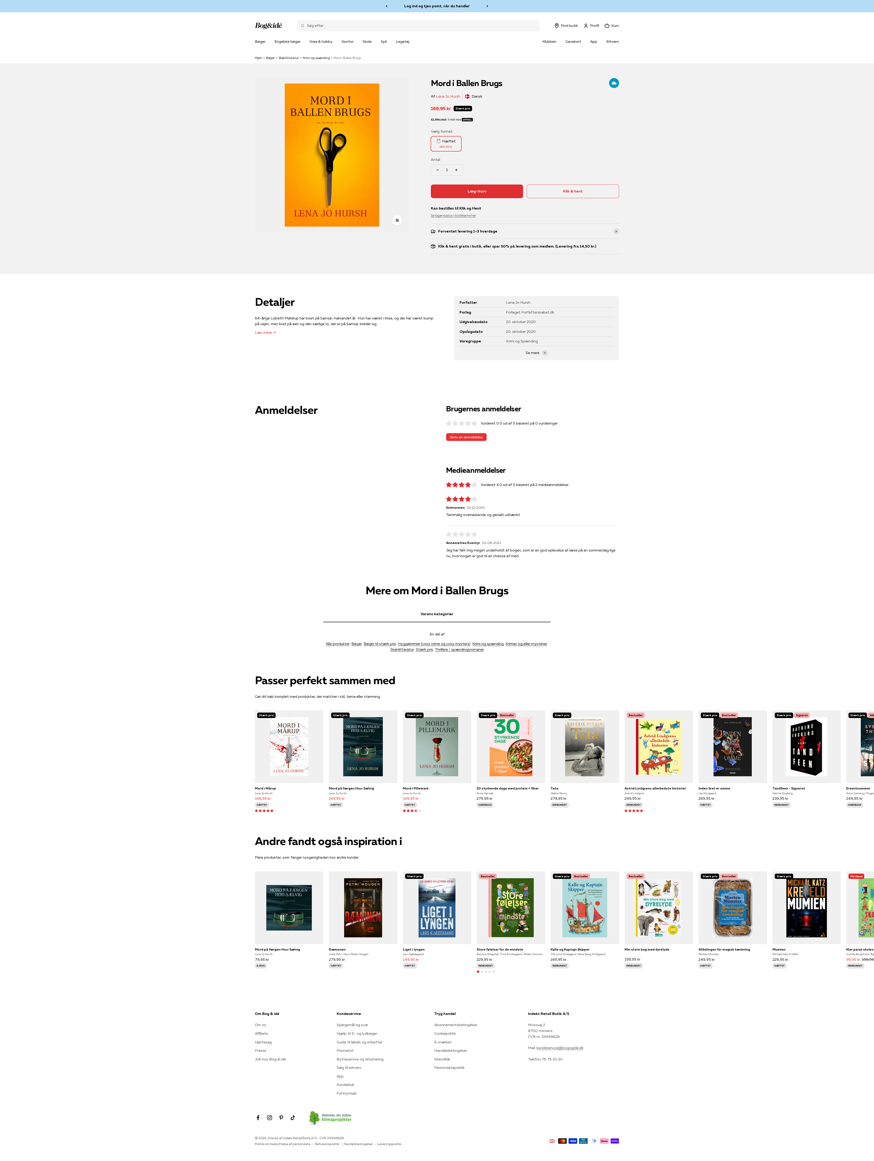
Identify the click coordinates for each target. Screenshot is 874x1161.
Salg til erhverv (349, 1067)
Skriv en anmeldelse (466, 437)
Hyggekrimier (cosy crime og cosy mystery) (434, 643)
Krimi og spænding (316, 58)
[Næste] (487, 6)
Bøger (260, 41)
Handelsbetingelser (450, 1050)
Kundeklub (345, 1084)
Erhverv (612, 41)
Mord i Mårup (265, 788)
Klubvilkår (442, 1059)
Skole (367, 41)
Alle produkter (338, 643)
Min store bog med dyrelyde (647, 949)
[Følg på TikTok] (293, 1118)
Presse (260, 1050)
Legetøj (402, 41)
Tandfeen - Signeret (788, 788)
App (593, 41)
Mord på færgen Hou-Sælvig (351, 788)
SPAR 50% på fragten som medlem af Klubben (437, 6)
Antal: (436, 159)
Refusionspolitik (327, 1144)
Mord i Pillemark (416, 788)
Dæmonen (337, 949)
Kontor (347, 41)
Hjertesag (263, 1042)
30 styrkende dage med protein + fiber (508, 788)
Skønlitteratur (289, 58)
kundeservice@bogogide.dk (559, 1047)
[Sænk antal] (437, 169)
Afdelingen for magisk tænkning (724, 949)
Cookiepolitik (445, 1033)
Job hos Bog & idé (270, 1059)
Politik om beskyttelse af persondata (282, 1144)
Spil (384, 41)
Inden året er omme (714, 788)
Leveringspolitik (389, 1144)
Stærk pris (424, 649)
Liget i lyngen (414, 949)
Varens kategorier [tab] (437, 614)
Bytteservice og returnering (360, 1059)
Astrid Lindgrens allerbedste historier (655, 788)
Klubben (549, 41)
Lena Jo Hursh (448, 96)
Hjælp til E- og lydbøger (357, 1033)
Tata (554, 788)
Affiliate (261, 1033)
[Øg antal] (456, 169)
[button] (264, 810)
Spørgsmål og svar (352, 1024)
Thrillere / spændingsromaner (459, 649)
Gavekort (573, 41)
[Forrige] (386, 6)
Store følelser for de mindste (500, 949)
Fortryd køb (347, 1093)
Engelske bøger (287, 41)
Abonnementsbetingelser (455, 1024)
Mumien (778, 949)
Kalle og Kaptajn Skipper (570, 949)
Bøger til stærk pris (380, 643)
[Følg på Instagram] (270, 1118)
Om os (260, 1024)
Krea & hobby (321, 41)
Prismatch (345, 1050)
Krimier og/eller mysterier (526, 643)
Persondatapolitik (449, 1067)
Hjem (258, 58)
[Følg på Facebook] (258, 1118)
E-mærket (443, 1042)
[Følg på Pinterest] (281, 1118)
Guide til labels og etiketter (359, 1042)
